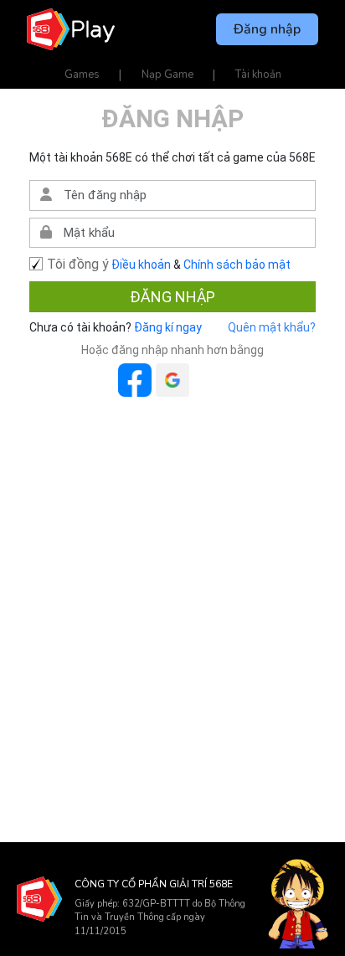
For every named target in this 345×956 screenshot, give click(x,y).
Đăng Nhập (172, 297)
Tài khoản (258, 74)
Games (82, 74)
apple (210, 380)
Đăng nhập (267, 29)
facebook (135, 380)
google (172, 380)
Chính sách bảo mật (237, 264)
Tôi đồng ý (78, 264)
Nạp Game (167, 74)
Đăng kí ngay (166, 327)
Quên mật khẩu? (272, 327)
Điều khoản (141, 264)
